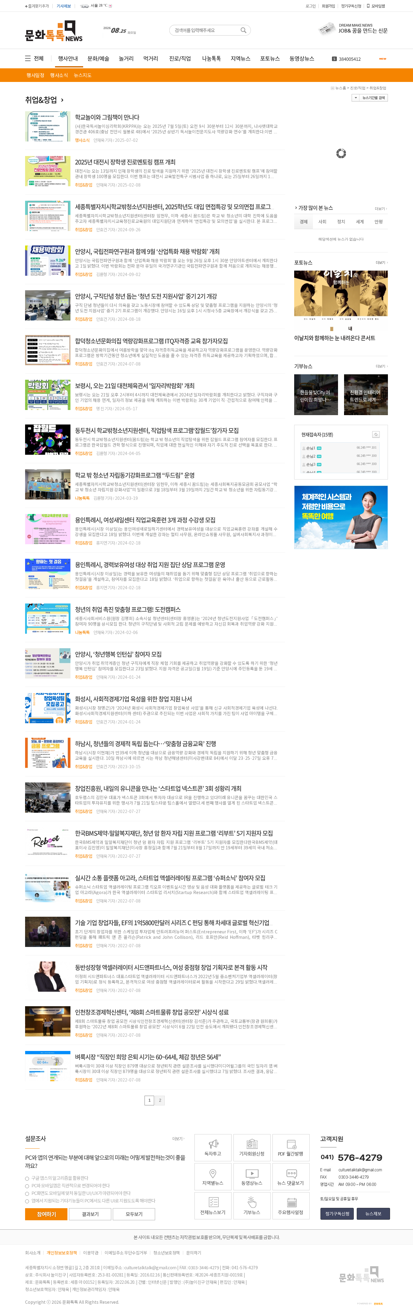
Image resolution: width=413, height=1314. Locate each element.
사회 (322, 221)
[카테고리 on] (63, 100)
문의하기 (193, 1253)
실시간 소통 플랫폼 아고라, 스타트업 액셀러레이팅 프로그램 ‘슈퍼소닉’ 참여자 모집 (170, 877)
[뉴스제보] (373, 1218)
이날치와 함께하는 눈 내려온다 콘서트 (334, 338)
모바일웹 (378, 6)
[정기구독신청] (337, 1218)
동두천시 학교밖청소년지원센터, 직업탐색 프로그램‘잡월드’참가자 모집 (157, 430)
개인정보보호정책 (62, 1253)
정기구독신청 (351, 6)
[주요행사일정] (291, 1218)
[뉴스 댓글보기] (291, 1189)
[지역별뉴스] (213, 1189)
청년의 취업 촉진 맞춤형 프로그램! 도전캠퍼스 (127, 609)
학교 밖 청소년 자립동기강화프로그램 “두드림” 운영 (134, 475)
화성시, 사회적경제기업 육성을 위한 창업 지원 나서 (133, 698)
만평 (378, 221)
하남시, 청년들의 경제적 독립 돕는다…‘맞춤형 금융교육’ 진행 (145, 743)
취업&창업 (377, 88)
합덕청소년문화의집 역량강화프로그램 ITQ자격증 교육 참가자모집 (151, 341)
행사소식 (59, 75)
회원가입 (328, 6)
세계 (360, 221)
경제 (303, 221)
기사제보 (64, 6)
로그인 (311, 6)
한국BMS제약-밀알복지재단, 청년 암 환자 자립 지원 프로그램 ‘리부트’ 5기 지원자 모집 (174, 833)
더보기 (380, 208)
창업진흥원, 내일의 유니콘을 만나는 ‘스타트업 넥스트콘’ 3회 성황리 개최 (158, 788)
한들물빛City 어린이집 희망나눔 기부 (315, 399)
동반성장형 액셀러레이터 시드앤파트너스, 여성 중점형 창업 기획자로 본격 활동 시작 (171, 967)
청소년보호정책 (166, 1253)
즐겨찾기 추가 (38, 6)
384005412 (350, 59)
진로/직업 (358, 88)
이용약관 (90, 1253)
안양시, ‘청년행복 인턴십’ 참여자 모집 (118, 654)
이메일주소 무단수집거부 (126, 1253)
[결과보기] (90, 1214)
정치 (341, 221)
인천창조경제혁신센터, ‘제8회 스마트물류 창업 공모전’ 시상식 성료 (152, 1012)
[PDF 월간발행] (291, 1160)
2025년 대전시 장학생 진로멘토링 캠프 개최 (125, 162)
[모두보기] (134, 1219)
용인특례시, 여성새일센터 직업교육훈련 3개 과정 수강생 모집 (145, 520)
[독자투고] (213, 1160)
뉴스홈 (340, 88)
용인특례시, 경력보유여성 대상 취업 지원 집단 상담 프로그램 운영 (150, 564)
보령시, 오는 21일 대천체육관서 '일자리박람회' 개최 (134, 385)
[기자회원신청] (252, 1147)
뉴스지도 (82, 75)
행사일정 (35, 75)
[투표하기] (46, 1214)
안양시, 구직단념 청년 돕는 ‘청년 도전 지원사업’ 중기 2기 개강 (146, 296)
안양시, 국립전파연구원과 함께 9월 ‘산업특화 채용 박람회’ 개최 (147, 251)
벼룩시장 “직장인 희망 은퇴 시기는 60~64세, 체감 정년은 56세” (148, 1056)
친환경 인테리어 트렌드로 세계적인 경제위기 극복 (365, 399)
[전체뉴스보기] (213, 1218)
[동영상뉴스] (252, 1189)
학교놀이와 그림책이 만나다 (107, 117)
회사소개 (32, 1253)
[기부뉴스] (252, 1218)
